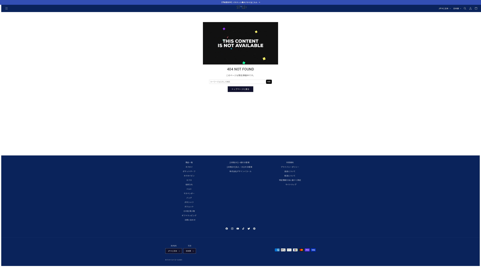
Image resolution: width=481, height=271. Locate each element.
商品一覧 (189, 162)
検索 (269, 82)
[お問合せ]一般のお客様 (239, 162)
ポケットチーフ (189, 171)
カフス (189, 180)
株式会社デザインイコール (240, 171)
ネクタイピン (189, 175)
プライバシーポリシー (290, 167)
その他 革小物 (189, 211)
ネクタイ (189, 167)
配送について (289, 175)
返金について (289, 171)
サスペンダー (189, 193)
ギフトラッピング (189, 215)
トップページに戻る (240, 89)
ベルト (189, 189)
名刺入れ (189, 184)
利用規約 (290, 162)
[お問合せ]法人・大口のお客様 (239, 167)
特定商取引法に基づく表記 (290, 180)
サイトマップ (290, 184)
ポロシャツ (189, 202)
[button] (6, 8)
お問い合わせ (190, 220)
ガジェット (189, 206)
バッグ (189, 197)
